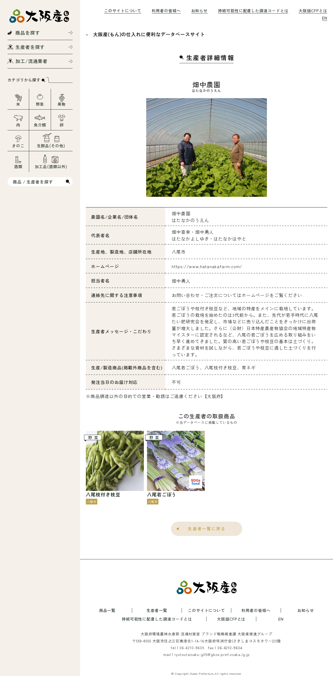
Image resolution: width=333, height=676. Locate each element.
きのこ (18, 145)
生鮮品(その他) (51, 145)
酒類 (18, 166)
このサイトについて (122, 10)
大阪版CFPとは (313, 10)
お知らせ (199, 10)
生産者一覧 (156, 610)
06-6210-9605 (192, 647)
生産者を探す (30, 46)
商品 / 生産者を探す (33, 182)
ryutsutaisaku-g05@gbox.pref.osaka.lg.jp (212, 654)
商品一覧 (107, 610)
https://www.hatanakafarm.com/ (207, 266)
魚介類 (40, 125)
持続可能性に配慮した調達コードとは (253, 10)
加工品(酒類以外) (51, 166)
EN (324, 18)
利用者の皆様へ (166, 10)
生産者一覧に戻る (207, 528)
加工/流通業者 (31, 61)
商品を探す (27, 32)
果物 (61, 104)
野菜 (40, 104)
